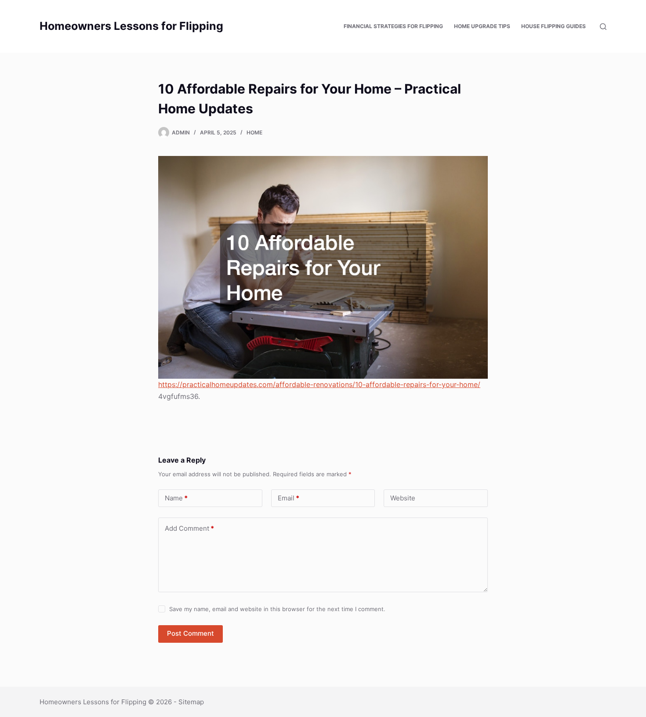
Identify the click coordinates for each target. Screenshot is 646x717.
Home (254, 132)
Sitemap (191, 702)
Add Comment (189, 528)
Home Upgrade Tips (482, 26)
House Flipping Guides (553, 26)
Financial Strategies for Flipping (393, 26)
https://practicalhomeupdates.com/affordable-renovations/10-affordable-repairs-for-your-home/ (319, 384)
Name (176, 498)
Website (402, 498)
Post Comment (190, 633)
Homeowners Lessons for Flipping (131, 26)
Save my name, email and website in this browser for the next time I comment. (277, 608)
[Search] (603, 26)
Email (288, 498)
